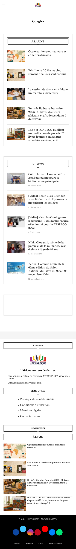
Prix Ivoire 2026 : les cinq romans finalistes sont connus (47, 72)
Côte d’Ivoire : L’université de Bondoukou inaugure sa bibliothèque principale (47, 178)
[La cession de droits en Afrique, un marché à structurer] (16, 94)
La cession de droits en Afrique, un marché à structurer (48, 91)
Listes (40, 543)
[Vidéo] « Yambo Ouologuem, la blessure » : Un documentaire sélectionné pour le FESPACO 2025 (48, 222)
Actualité (29, 543)
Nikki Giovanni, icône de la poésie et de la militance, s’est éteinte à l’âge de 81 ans (47, 246)
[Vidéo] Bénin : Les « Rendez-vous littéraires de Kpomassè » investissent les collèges (47, 199)
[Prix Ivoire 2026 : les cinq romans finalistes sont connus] (16, 75)
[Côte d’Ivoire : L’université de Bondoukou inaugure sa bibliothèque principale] (16, 178)
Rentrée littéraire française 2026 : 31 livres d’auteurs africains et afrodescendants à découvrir (47, 114)
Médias (17, 543)
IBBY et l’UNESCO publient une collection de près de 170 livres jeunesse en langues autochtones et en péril (46, 135)
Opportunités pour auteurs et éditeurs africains (47, 53)
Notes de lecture (55, 543)
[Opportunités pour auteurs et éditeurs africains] (16, 56)
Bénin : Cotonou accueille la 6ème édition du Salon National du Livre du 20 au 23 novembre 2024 (47, 269)
